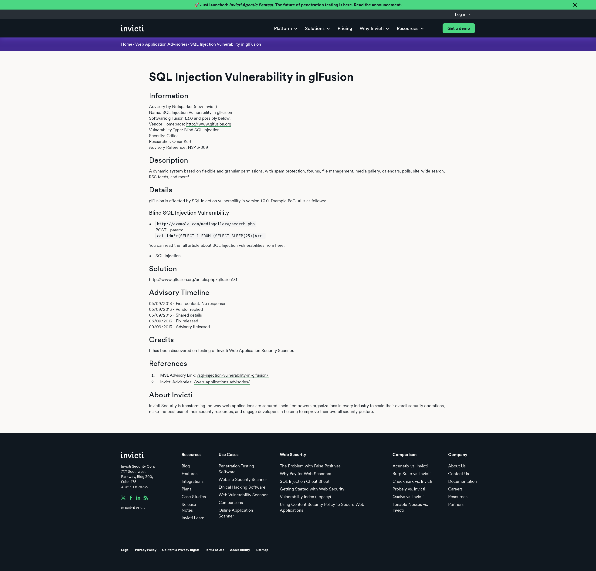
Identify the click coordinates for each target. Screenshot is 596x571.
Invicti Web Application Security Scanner (255, 350)
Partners (456, 504)
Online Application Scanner (236, 513)
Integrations (192, 481)
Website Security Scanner (243, 479)
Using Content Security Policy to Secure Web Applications (322, 507)
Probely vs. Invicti (409, 489)
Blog (186, 465)
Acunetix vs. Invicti (410, 465)
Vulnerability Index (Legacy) (305, 496)
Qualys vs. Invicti (408, 496)
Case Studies (194, 496)
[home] (132, 28)
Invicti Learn (193, 517)
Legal (125, 550)
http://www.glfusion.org (208, 124)
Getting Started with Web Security (312, 489)
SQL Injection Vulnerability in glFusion (225, 44)
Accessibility (240, 550)
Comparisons (231, 502)
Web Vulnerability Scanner (243, 494)
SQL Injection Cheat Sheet (304, 481)
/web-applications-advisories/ (222, 381)
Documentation (462, 481)
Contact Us (458, 473)
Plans (186, 489)
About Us (457, 465)
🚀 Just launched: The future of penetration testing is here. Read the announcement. (298, 4)
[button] (463, 14)
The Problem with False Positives (310, 465)
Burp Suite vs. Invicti (411, 473)
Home (126, 44)
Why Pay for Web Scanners (305, 473)
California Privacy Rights (181, 550)
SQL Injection (168, 255)
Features (189, 473)
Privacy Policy (145, 550)
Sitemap (262, 550)
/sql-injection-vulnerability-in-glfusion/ (233, 375)
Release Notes (189, 507)
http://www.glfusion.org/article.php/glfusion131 (193, 279)
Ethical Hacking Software (242, 487)
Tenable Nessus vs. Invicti (410, 507)
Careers (455, 489)
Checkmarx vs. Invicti (412, 481)
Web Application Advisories (161, 44)
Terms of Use (214, 550)
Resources (457, 496)
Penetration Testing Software (236, 468)
